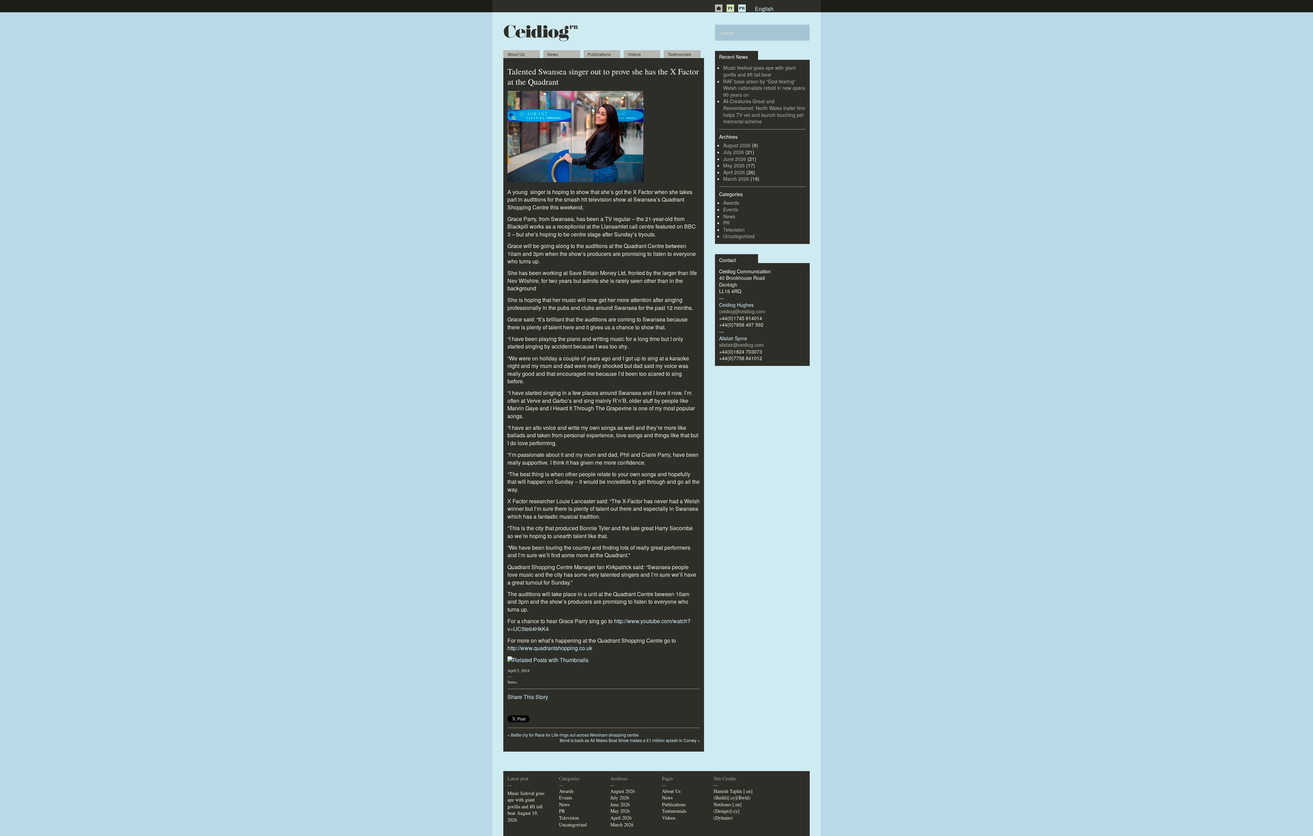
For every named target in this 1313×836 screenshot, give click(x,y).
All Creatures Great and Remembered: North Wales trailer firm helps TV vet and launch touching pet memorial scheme (764, 111)
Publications (599, 54)
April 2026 (734, 172)
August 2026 (737, 145)
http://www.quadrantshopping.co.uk (549, 648)
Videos (634, 54)
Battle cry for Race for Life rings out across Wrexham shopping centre (573, 735)
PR (742, 8)
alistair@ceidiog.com (741, 344)
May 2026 (734, 165)
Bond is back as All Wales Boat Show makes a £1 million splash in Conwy (630, 740)
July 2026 (733, 152)
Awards (731, 202)
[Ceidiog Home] (718, 8)
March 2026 (736, 178)
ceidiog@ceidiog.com (742, 311)
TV (730, 8)
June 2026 (734, 158)
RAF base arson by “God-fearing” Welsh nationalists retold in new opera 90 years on (764, 88)
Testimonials (679, 54)
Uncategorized (739, 236)
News (552, 54)
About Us (516, 54)
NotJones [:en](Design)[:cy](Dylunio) (728, 811)
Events (730, 209)
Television (734, 229)
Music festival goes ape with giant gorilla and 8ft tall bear (759, 71)
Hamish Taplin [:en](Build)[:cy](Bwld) (733, 794)
